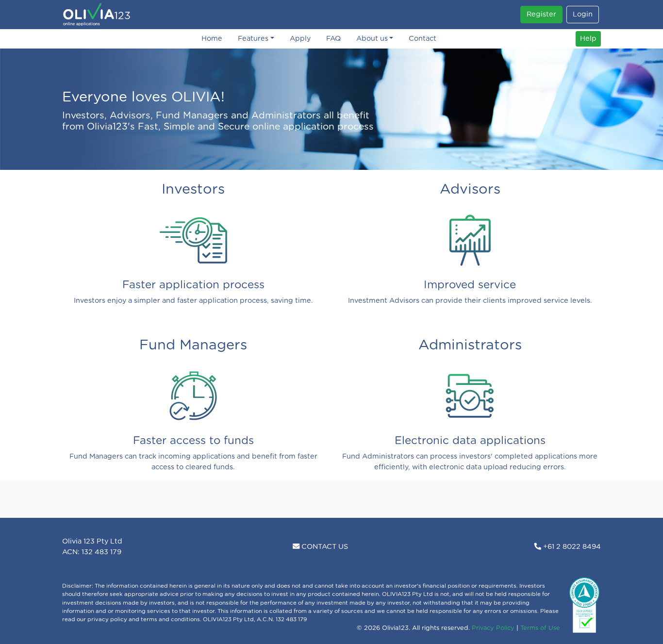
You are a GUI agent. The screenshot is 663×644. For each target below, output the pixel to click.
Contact (422, 38)
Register (541, 14)
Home (211, 38)
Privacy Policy (493, 628)
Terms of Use (540, 628)
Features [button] (253, 38)
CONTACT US (323, 546)
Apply (300, 38)
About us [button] (372, 38)
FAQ (333, 38)
